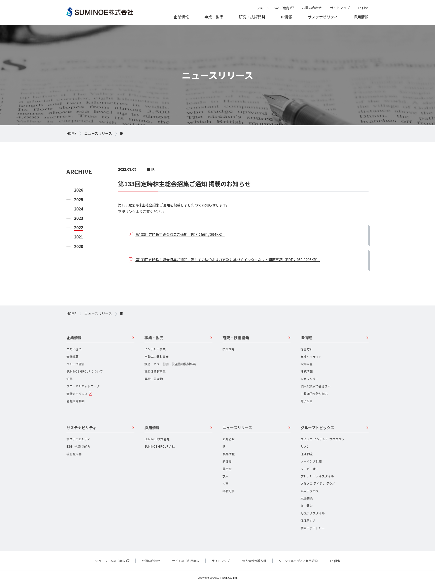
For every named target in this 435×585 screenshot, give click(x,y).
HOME (71, 133)
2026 (78, 190)
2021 (78, 237)
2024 (78, 209)
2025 (78, 199)
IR (121, 133)
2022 (78, 227)
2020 (78, 246)
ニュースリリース (98, 133)
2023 (78, 218)
